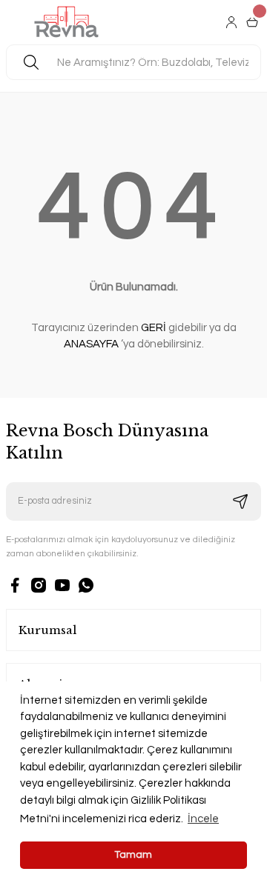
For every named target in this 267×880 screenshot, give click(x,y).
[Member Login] (232, 22)
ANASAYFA (91, 344)
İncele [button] (203, 818)
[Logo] (67, 22)
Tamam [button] (133, 855)
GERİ (153, 327)
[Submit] (240, 501)
